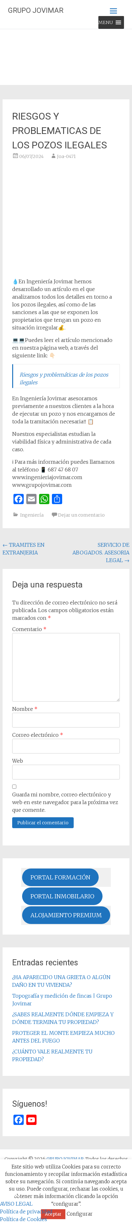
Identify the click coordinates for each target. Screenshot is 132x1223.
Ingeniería (32, 515)
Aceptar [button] (53, 1214)
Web (17, 761)
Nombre (24, 709)
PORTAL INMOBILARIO (62, 896)
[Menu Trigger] (15, 1196)
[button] (105, 22)
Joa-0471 (66, 156)
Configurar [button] (80, 1214)
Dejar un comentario (81, 515)
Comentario (29, 629)
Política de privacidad (26, 1211)
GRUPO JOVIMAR (35, 10)
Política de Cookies (23, 1219)
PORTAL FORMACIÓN (60, 877)
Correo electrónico (37, 735)
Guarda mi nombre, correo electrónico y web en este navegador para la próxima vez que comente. (65, 802)
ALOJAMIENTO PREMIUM (66, 915)
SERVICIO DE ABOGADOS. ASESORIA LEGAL (100, 552)
